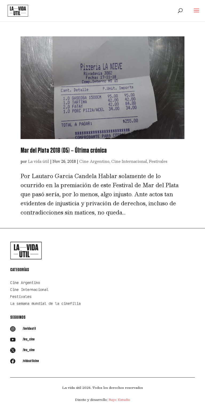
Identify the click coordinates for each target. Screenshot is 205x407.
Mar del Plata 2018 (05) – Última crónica (64, 150)
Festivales (158, 161)
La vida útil (38, 161)
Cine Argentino (94, 161)
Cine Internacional (129, 161)
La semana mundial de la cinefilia (45, 303)
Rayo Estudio (119, 399)
